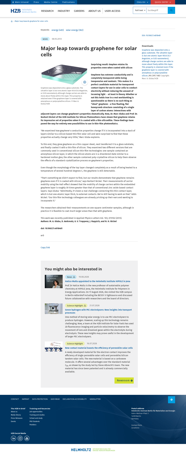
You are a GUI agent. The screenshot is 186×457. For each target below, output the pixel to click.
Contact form (136, 425)
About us (95, 10)
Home (12, 21)
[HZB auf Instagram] (20, 438)
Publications (68, 2)
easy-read (55, 399)
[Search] (171, 10)
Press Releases (16, 418)
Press (36, 2)
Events (13, 421)
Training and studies (37, 415)
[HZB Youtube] (26, 438)
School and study (36, 418)
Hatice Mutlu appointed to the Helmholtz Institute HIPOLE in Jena (97, 281)
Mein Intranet (22, 2)
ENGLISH (141, 2)
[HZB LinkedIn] (13, 438)
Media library (16, 415)
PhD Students (35, 421)
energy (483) (58, 30)
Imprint (25, 399)
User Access (112, 10)
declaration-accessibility (75, 399)
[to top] (171, 399)
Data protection (40, 399)
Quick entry (161, 2)
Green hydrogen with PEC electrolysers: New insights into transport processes (98, 311)
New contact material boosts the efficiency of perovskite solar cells (99, 348)
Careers (79, 10)
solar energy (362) (74, 30)
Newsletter (95, 399)
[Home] (23, 11)
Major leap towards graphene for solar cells (31, 21)
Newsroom (123, 380)
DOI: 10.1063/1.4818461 (151, 35)
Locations (135, 428)
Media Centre (50, 2)
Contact (15, 399)
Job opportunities (36, 412)
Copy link (45, 247)
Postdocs (33, 425)
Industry (64, 10)
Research (47, 10)
